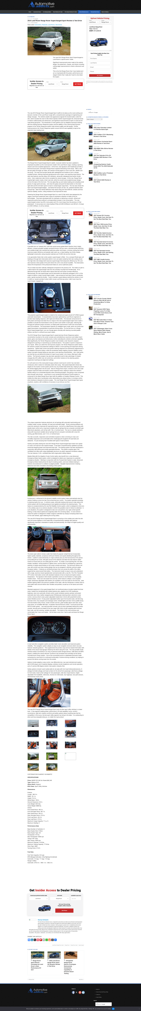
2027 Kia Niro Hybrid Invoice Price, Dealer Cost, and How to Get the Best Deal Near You (103, 235)
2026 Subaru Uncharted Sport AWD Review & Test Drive (103, 142)
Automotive (38, 25)
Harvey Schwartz (34, 22)
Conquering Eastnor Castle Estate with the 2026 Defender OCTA (103, 166)
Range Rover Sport (74, 945)
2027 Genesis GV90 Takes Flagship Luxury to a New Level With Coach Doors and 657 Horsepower (103, 312)
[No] (139, 1009)
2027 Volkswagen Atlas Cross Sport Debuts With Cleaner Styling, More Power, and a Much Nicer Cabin (103, 331)
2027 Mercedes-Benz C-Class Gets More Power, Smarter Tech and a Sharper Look (103, 321)
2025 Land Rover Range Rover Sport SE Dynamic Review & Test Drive (53, 963)
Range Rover (67, 945)
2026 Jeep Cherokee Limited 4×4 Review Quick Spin (102, 128)
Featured (44, 25)
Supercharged (81, 945)
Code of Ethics (99, 997)
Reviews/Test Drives (95, 12)
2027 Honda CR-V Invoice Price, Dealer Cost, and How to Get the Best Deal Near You (103, 217)
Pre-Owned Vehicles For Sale (71, 12)
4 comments (36, 18)
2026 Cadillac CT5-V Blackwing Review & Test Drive (103, 135)
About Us (98, 989)
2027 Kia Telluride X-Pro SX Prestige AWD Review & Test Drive (103, 157)
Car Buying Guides (47, 12)
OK (113, 1008)
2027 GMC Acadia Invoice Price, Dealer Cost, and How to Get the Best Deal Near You (103, 261)
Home (30, 12)
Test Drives (58, 25)
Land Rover (51, 25)
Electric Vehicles (105, 12)
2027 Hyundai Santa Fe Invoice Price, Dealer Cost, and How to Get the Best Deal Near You (103, 243)
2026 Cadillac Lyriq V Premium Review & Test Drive (103, 174)
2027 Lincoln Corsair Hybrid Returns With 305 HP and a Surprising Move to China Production (102, 301)
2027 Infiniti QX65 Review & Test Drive (102, 181)
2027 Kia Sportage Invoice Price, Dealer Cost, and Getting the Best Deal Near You (103, 252)
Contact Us (98, 994)
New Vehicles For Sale (57, 12)
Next (81, 962)
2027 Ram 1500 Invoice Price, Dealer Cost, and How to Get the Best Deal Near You (103, 226)
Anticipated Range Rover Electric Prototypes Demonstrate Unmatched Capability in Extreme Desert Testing (70, 967)
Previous (30, 962)
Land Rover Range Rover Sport (58, 945)
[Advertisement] (85, 5)
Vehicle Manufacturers (83, 12)
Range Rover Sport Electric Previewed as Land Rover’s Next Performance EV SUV (37, 965)
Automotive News (37, 12)
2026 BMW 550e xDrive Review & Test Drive (103, 149)
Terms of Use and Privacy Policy (102, 991)
